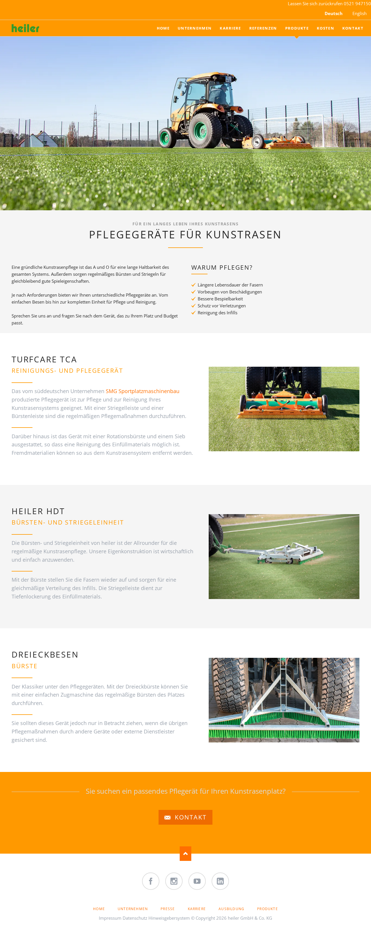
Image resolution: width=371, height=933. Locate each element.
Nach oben (185, 853)
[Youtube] (197, 881)
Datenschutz (135, 918)
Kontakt (190, 817)
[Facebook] (150, 881)
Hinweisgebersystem (169, 918)
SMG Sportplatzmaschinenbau (142, 391)
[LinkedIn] (220, 881)
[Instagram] (174, 881)
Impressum (110, 918)
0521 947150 (357, 3)
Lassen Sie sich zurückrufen (316, 3)
